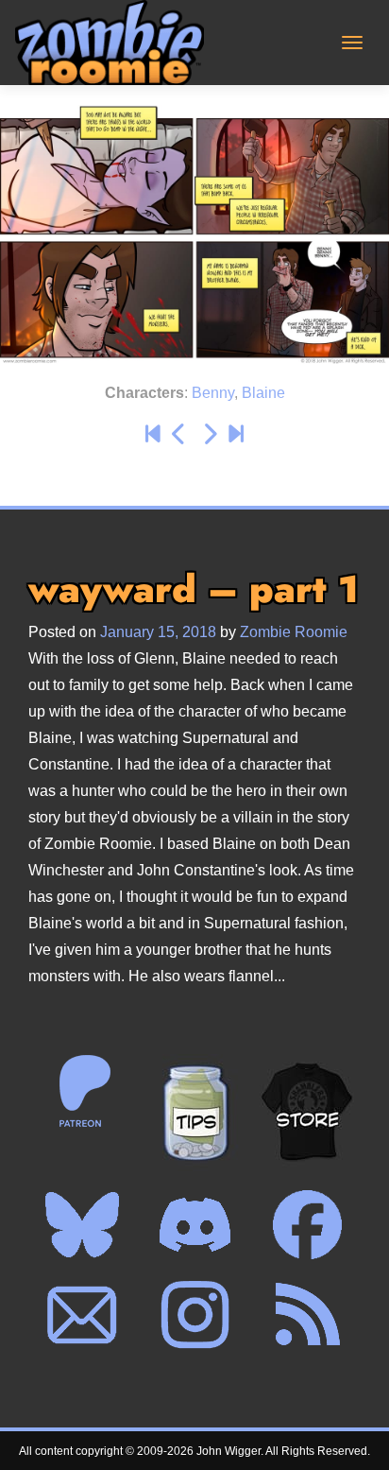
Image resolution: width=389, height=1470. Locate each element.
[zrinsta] (194, 1314)
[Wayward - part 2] (209, 434)
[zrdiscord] (194, 1223)
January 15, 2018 (158, 632)
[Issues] (153, 434)
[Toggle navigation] (352, 42)
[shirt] (307, 1111)
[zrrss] (307, 1314)
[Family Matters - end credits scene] (236, 434)
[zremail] (82, 1314)
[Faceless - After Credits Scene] (179, 434)
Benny (213, 393)
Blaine (263, 393)
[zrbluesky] (82, 1223)
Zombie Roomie (293, 632)
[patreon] (82, 1090)
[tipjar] (194, 1111)
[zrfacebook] (307, 1223)
